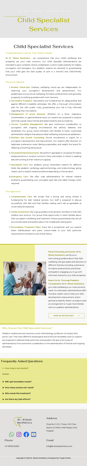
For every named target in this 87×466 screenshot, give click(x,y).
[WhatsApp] (11, 434)
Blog (56, 11)
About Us (27, 11)
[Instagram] (19, 434)
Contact (69, 11)
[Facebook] (26, 434)
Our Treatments (37, 11)
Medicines (49, 11)
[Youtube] (33, 434)
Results (62, 11)
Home (20, 11)
